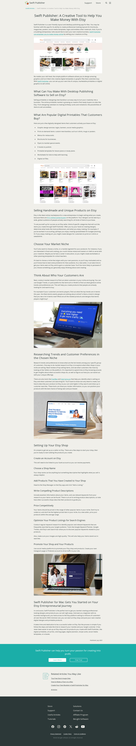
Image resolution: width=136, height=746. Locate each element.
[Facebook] (52, 726)
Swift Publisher (35, 2)
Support (88, 3)
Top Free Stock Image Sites (61, 678)
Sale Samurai (66, 379)
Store (98, 3)
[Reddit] (76, 726)
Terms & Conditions (80, 734)
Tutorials (52, 719)
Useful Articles (30, 8)
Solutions (77, 706)
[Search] (106, 3)
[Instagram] (58, 726)
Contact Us (78, 710)
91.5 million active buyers (56, 218)
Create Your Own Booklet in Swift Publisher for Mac (69, 685)
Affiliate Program (80, 715)
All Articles (54, 690)
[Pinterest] (64, 726)
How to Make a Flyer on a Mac (62, 682)
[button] (110, 3)
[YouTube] (83, 726)
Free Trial (78, 660)
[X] (70, 726)
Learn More (57, 660)
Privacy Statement (55, 734)
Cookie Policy (67, 734)
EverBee (54, 379)
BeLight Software (80, 719)
